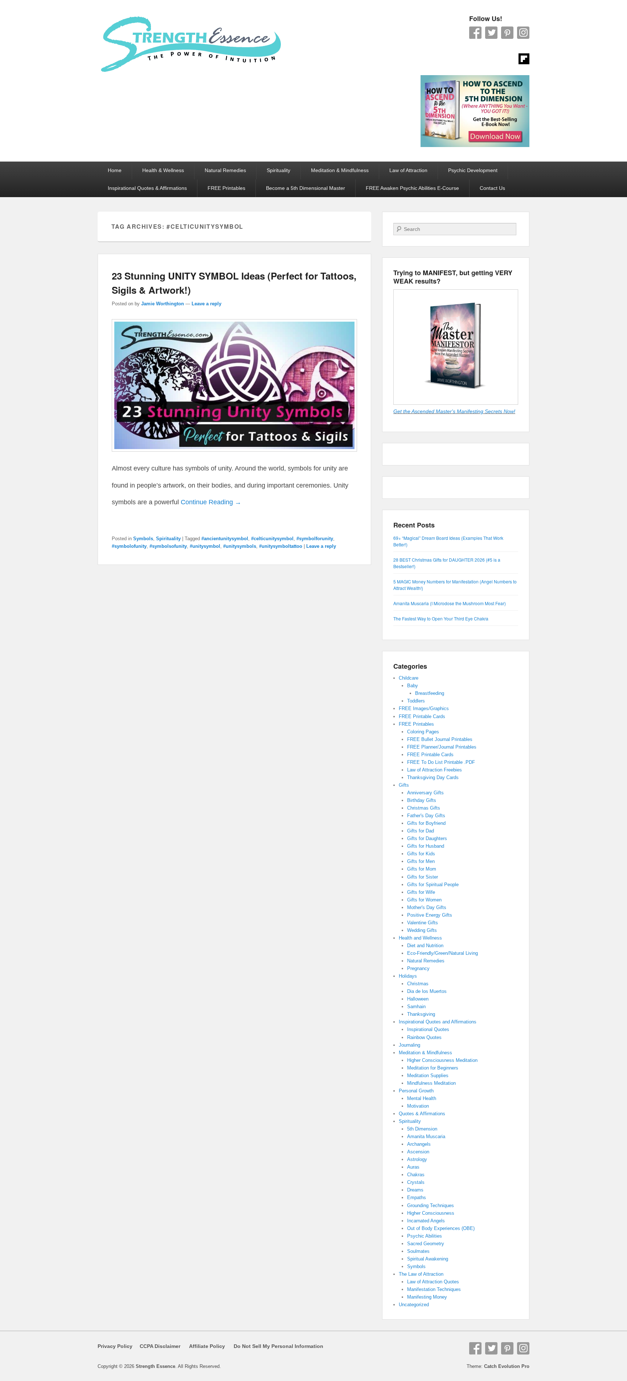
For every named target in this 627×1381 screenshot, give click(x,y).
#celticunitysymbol (272, 538)
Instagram (523, 33)
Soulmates (418, 1251)
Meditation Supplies (427, 1075)
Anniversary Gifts (425, 792)
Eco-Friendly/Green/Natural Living (442, 953)
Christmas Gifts (423, 808)
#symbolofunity (129, 546)
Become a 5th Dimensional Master (305, 188)
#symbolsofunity (168, 546)
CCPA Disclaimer (157, 1346)
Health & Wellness (163, 170)
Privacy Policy (115, 1346)
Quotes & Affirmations (422, 1113)
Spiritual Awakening (427, 1259)
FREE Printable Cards (422, 716)
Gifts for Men (421, 861)
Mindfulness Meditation (431, 1083)
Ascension (418, 1151)
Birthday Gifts (421, 800)
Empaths (416, 1197)
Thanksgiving (421, 1014)
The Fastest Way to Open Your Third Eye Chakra (440, 618)
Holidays (408, 976)
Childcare (408, 678)
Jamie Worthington (162, 303)
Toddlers (416, 701)
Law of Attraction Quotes (433, 1281)
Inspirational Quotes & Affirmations (147, 188)
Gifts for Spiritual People (433, 884)
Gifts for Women (424, 900)
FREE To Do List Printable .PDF (441, 762)
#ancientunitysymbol (224, 538)
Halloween (418, 999)
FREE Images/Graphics (424, 708)
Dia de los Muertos (427, 991)
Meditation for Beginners (432, 1068)
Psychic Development (472, 170)
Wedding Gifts (422, 930)
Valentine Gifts (422, 922)
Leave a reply (206, 303)
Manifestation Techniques (434, 1289)
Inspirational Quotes (428, 1029)
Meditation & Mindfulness (340, 170)
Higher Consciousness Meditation (442, 1060)
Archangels (419, 1144)
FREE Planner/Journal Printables (441, 747)
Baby (412, 685)
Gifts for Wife (421, 892)
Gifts (404, 785)
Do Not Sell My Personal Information (274, 1346)
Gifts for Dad (420, 831)
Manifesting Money (427, 1297)
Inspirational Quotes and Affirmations (437, 1021)
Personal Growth (416, 1090)
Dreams (415, 1190)
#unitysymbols (239, 546)
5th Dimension (422, 1129)
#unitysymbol (205, 546)
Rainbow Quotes (424, 1037)
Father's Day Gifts (426, 815)
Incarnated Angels (426, 1220)
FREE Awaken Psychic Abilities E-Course (412, 188)
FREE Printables (226, 188)
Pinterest (507, 33)
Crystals (416, 1182)
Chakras (416, 1174)
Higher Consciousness (430, 1213)
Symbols (143, 538)
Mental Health (421, 1098)
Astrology (417, 1159)
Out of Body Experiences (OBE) (441, 1228)
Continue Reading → (211, 502)
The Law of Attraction (421, 1274)
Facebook (475, 33)
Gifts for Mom (421, 869)
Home (115, 170)
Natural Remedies (225, 170)
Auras (413, 1167)
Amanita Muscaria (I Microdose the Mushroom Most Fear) (449, 603)
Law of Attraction (408, 170)
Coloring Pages (423, 731)
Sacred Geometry (425, 1243)
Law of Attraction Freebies (434, 770)
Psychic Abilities (424, 1236)
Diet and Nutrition (425, 945)
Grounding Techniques (430, 1205)
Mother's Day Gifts (426, 907)
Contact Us (492, 188)
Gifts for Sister (422, 877)
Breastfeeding (429, 693)
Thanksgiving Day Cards (433, 777)
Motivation (418, 1106)
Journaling (409, 1045)
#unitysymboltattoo (280, 546)
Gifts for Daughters (427, 838)
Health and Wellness (420, 938)
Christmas (418, 983)
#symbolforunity (314, 538)
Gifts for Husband (425, 846)
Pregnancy (418, 968)
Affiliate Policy (207, 1346)
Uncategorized (414, 1304)
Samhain (416, 1006)
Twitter (491, 33)
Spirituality (278, 170)
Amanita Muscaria (426, 1136)
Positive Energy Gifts (429, 915)
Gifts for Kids (421, 853)
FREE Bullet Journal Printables (439, 739)
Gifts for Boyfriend (426, 823)
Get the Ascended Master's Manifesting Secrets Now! (454, 411)
